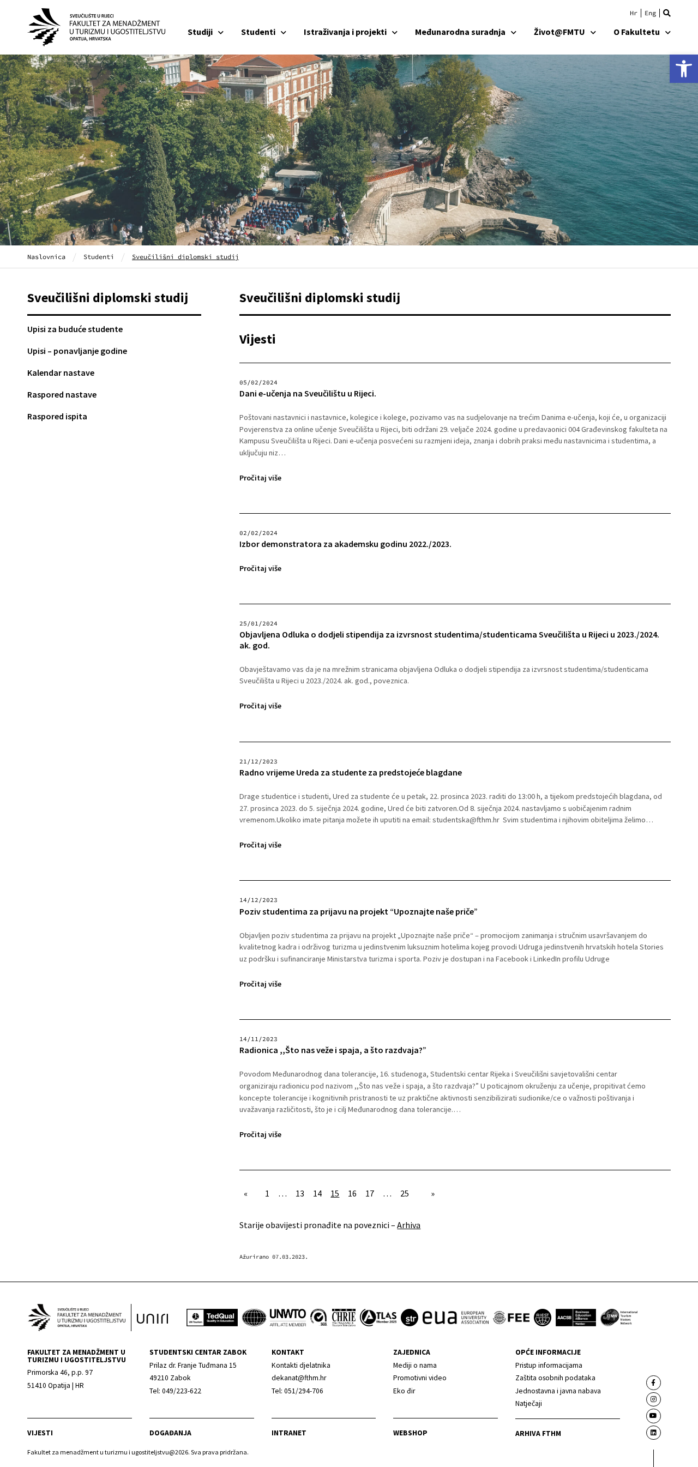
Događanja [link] (170, 1433)
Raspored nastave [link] (62, 394)
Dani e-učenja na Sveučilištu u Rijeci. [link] (307, 393)
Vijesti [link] (40, 1433)
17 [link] (369, 1193)
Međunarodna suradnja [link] (460, 31)
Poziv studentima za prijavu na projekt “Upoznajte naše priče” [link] (358, 911)
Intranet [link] (289, 1433)
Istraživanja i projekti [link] (345, 31)
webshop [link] (410, 1433)
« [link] (246, 1193)
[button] (667, 13)
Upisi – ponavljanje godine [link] (77, 350)
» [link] (433, 1193)
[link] (684, 69)
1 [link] (267, 1193)
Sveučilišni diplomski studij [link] (107, 297)
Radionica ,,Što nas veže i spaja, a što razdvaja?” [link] (332, 1050)
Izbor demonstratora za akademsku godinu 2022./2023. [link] (345, 544)
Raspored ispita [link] (57, 416)
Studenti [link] (258, 31)
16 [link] (352, 1193)
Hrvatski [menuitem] (633, 13)
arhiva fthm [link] (538, 1433)
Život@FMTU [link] (559, 31)
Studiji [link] (200, 31)
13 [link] (300, 1193)
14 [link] (317, 1193)
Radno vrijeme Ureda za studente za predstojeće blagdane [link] (350, 772)
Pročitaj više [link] (260, 478)
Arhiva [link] (408, 1224)
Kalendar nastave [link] (60, 372)
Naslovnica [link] (46, 256)
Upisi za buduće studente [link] (75, 328)
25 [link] (404, 1193)
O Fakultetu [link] (636, 31)
